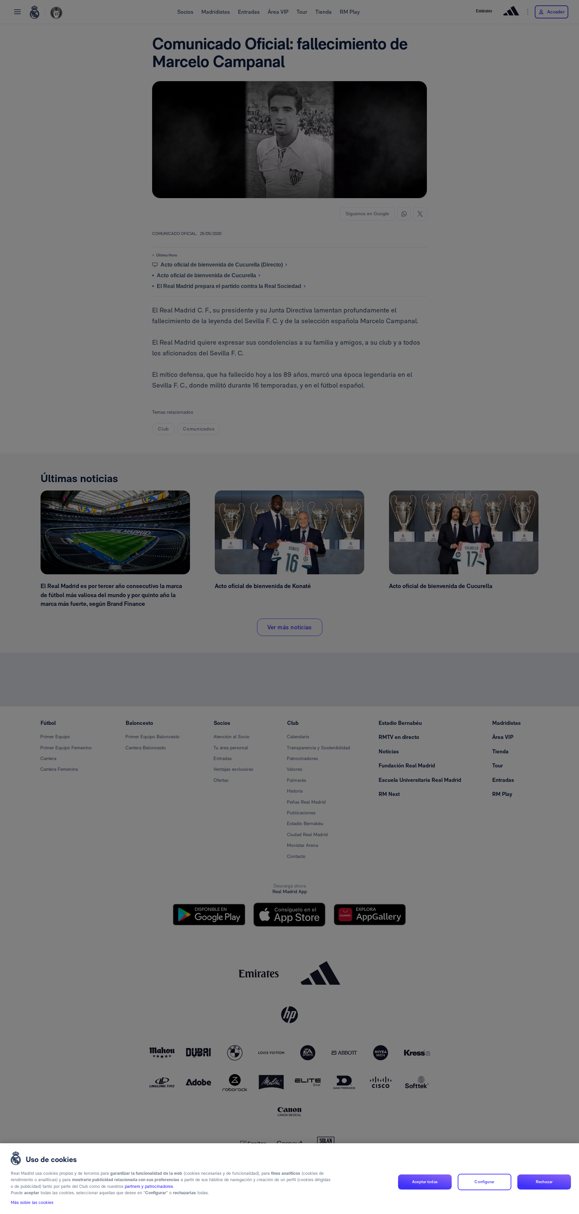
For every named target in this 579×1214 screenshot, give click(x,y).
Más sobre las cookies (32, 1202)
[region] (289, 1178)
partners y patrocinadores (149, 1186)
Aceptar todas (425, 1181)
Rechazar (544, 1181)
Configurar (484, 1181)
